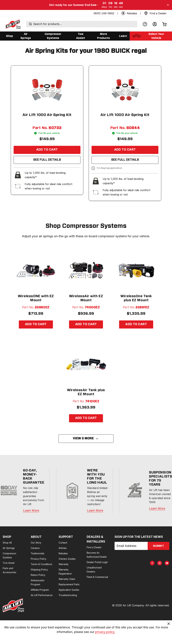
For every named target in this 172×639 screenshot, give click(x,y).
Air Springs (9, 548)
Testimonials (37, 553)
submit (158, 546)
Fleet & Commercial (97, 577)
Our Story (36, 542)
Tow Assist (8, 562)
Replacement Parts (69, 584)
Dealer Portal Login (97, 562)
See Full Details (47, 159)
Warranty (64, 564)
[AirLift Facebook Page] (152, 563)
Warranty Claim (67, 579)
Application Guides (69, 589)
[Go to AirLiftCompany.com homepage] (13, 605)
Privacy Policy (38, 558)
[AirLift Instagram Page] (159, 563)
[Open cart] (164, 24)
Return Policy (38, 575)
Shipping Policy (39, 569)
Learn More (31, 510)
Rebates (63, 553)
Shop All (7, 542)
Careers (35, 548)
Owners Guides (67, 558)
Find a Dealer (94, 547)
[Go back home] (13, 24)
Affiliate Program (40, 589)
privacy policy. (105, 632)
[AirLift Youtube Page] (167, 563)
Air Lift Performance (42, 595)
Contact (63, 542)
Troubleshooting (68, 595)
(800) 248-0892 (104, 13)
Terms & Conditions (41, 564)
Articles (63, 548)
